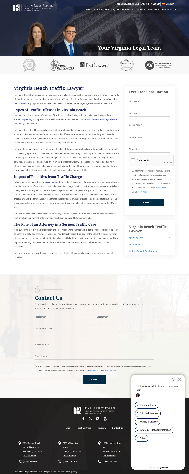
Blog (68, 428)
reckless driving (91, 119)
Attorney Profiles (104, 10)
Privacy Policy (142, 192)
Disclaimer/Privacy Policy (67, 472)
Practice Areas (123, 10)
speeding (27, 119)
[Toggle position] (173, 379)
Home (89, 10)
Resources (152, 10)
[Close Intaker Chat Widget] (179, 379)
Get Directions (29, 455)
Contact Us (167, 10)
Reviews (102, 428)
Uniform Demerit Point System (143, 251)
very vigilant (52, 182)
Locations (139, 10)
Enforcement (135, 244)
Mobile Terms (160, 188)
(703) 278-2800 (150, 3)
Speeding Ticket (136, 237)
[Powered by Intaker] (163, 468)
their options (20, 103)
